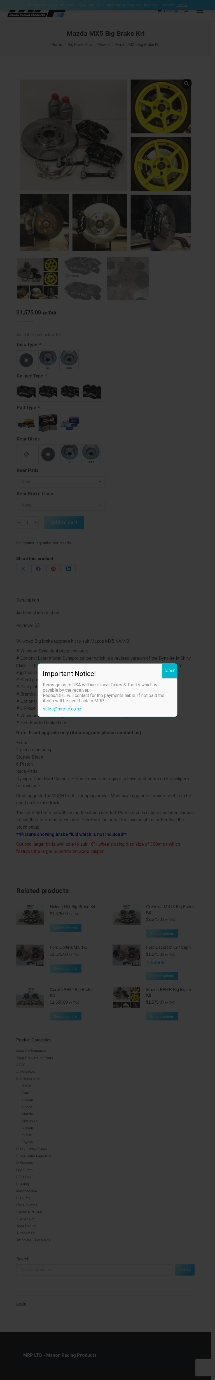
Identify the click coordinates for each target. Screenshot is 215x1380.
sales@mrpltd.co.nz (62, 709)
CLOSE (170, 671)
